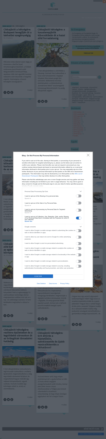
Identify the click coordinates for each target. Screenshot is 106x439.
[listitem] (53, 191)
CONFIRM (38, 276)
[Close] (89, 156)
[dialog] (53, 219)
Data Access (53, 283)
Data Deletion (41, 283)
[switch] (78, 196)
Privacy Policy (64, 283)
